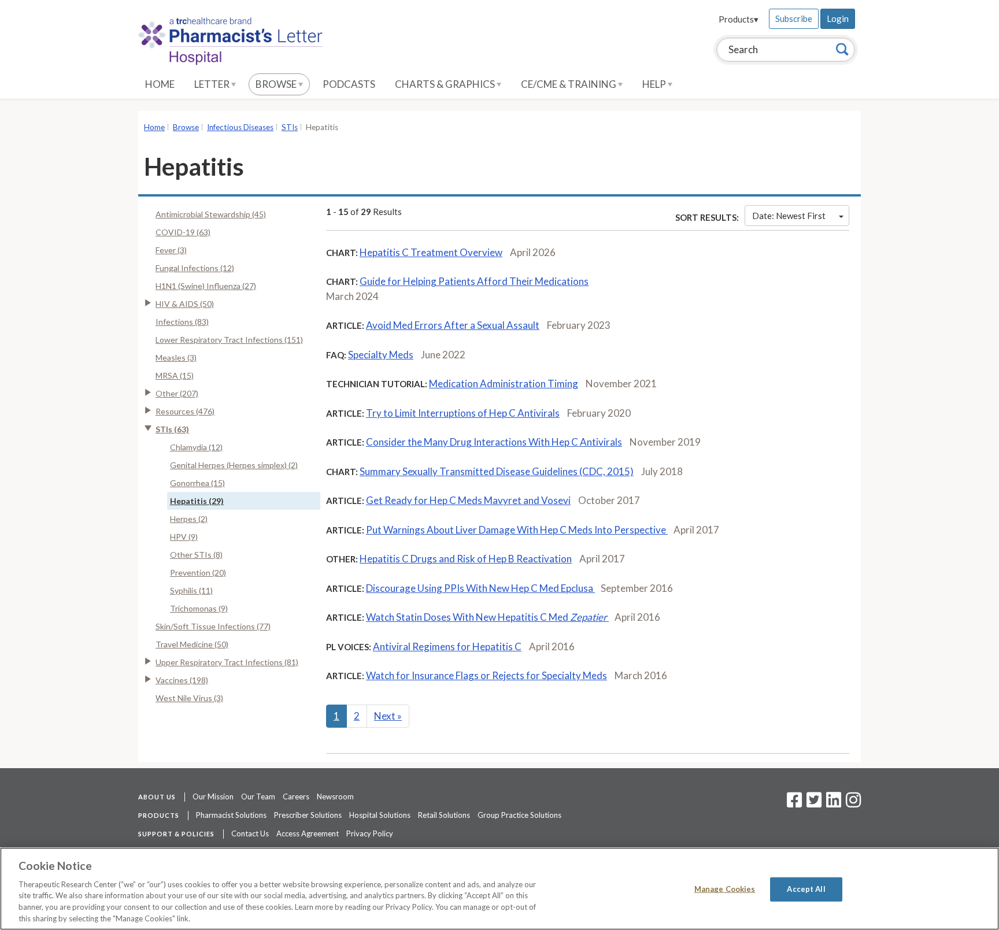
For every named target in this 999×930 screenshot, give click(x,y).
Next (388, 716)
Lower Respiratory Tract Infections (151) (229, 339)
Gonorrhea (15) (197, 483)
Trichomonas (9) (199, 608)
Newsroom (335, 796)
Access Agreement (307, 833)
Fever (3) (171, 250)
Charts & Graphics (446, 84)
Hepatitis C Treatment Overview (431, 252)
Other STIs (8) (196, 555)
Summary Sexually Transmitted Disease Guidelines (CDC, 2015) (497, 471)
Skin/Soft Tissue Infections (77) (213, 626)
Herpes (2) (189, 519)
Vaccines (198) (182, 680)
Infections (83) (182, 322)
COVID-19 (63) (183, 232)
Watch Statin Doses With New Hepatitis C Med (486, 617)
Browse (277, 84)
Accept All (806, 889)
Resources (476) (185, 411)
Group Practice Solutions (519, 815)
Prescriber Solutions (308, 815)
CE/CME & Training (569, 84)
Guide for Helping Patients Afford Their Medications (474, 281)
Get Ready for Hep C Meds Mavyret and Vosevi (468, 500)
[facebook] (794, 803)
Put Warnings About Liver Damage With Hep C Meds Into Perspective (517, 530)
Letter (212, 84)
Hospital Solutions (379, 815)
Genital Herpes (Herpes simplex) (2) (234, 465)
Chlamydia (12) (196, 447)
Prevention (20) (198, 572)
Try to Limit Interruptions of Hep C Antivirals (463, 413)
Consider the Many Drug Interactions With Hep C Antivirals (494, 442)
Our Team (258, 796)
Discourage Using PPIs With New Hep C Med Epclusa (480, 588)
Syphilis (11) (191, 590)
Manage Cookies (725, 889)
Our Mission (213, 796)
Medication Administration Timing (503, 383)
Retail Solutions (444, 815)
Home (160, 84)
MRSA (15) (175, 375)
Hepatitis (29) (197, 501)
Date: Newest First (789, 215)
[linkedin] (833, 803)
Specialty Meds (380, 355)
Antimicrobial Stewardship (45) (211, 214)
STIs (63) (172, 429)
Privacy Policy (369, 833)
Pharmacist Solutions (231, 815)
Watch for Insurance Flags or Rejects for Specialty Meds (486, 675)
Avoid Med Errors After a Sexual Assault (452, 325)
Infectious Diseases (240, 127)
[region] (499, 888)
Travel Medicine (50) (192, 644)
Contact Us (250, 833)
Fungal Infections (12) (195, 268)
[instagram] (853, 803)
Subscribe (793, 18)
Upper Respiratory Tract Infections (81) (227, 662)
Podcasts (349, 84)
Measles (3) (176, 357)
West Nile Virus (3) (189, 698)
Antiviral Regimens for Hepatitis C (447, 646)
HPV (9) (184, 537)
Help (655, 84)
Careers (296, 796)
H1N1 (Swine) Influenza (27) (206, 286)
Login (838, 18)
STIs (290, 127)
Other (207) (177, 393)
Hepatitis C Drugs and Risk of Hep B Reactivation (466, 559)
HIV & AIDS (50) (185, 304)
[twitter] (813, 803)
